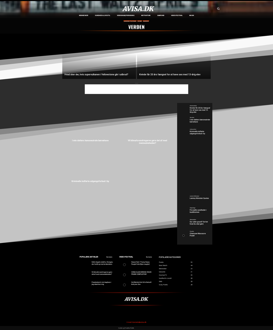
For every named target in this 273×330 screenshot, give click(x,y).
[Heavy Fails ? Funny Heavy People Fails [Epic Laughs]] (124, 264)
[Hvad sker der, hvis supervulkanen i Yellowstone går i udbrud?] (99, 58)
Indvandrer (193, 129)
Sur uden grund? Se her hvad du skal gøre (199, 223)
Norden (146, 21)
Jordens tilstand (130, 21)
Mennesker (193, 219)
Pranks (192, 231)
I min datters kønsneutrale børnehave (90, 140)
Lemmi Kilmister (194, 196)
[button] (218, 8)
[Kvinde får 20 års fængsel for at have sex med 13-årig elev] (174, 58)
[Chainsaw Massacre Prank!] (183, 235)
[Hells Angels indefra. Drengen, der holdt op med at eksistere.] (85, 264)
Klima (140, 21)
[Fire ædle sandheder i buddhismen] (183, 212)
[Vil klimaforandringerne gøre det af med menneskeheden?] (147, 121)
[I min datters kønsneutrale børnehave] (90, 121)
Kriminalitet (193, 105)
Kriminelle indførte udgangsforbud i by (90, 181)
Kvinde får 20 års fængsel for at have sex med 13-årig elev (200, 110)
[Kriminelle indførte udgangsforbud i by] (90, 162)
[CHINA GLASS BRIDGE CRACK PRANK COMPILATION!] (124, 274)
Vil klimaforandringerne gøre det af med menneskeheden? (147, 141)
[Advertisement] (136, 89)
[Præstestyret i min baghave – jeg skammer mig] (85, 285)
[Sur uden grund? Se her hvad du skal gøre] (183, 224)
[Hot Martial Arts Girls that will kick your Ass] (124, 285)
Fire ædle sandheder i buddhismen (198, 211)
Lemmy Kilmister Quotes (199, 198)
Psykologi (192, 207)
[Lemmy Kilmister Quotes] (183, 200)
